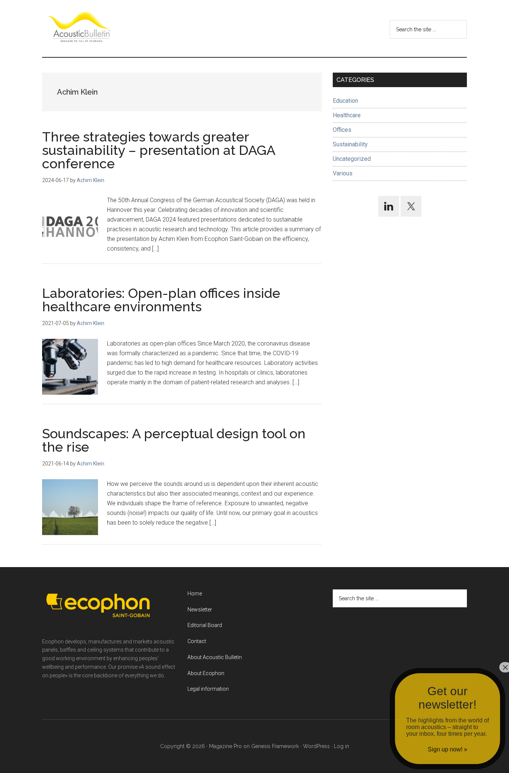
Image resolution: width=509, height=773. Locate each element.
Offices (342, 129)
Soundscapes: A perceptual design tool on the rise (174, 440)
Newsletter (199, 610)
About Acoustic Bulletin (214, 657)
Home (194, 594)
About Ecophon (205, 673)
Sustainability (350, 144)
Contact (196, 641)
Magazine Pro (225, 746)
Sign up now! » (447, 749)
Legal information (208, 689)
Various (342, 173)
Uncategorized (352, 158)
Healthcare (347, 115)
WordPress (316, 746)
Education (345, 100)
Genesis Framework (275, 746)
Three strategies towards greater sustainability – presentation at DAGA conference (158, 150)
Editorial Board (204, 625)
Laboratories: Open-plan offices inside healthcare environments (161, 299)
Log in (341, 746)
